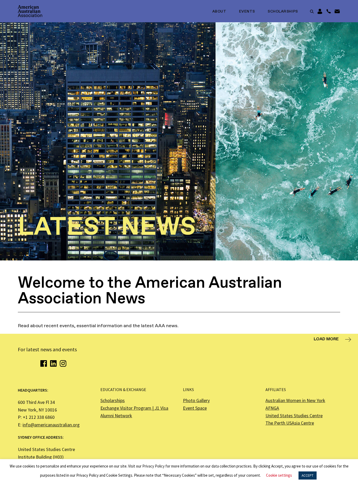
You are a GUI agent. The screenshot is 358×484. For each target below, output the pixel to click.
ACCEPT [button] (307, 475)
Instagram (63, 363)
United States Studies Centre (294, 416)
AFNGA (272, 408)
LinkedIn (53, 363)
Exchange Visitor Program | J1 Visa (134, 408)
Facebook (43, 363)
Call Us (329, 11)
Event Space (195, 408)
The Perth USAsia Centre (289, 423)
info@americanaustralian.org (51, 425)
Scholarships (283, 11)
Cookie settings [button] (279, 475)
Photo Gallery (196, 400)
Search (312, 11)
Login (320, 11)
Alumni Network (116, 416)
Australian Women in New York (295, 400)
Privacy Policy (153, 466)
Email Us (337, 11)
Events (247, 11)
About (219, 11)
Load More (326, 339)
